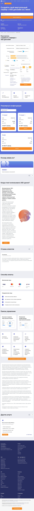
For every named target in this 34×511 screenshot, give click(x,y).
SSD (17, 60)
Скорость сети (7, 70)
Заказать (25, 84)
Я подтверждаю (17, 508)
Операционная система (10, 48)
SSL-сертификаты (20, 448)
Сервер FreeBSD (3, 465)
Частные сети (3, 479)
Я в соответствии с (16, 20)
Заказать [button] (6, 242)
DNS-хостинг (20, 449)
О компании (20, 493)
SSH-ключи (2, 483)
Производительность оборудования (10, 52)
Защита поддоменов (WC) (22, 461)
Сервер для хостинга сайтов (5, 468)
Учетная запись (3, 475)
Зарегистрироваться (17, 17)
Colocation (19, 452)
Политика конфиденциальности (5, 448)
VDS (1, 457)
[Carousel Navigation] (30, 175)
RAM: (8, 58)
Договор (2, 496)
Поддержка (7, 75)
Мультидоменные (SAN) (21, 460)
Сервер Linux (3, 460)
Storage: (8, 60)
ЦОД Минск (19, 488)
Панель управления (21, 476)
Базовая (19, 51)
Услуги (19, 443)
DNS (1, 484)
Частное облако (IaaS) (21, 445)
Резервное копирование (7, 66)
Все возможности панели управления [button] (17, 358)
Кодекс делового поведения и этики (6, 449)
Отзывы (19, 496)
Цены (1, 495)
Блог (18, 475)
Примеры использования (4, 487)
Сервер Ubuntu (3, 461)
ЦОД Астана (20, 484)
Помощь (19, 473)
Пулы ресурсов (20, 480)
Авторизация (3, 473)
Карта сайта (19, 483)
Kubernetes (19, 453)
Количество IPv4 (6, 72)
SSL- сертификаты (21, 457)
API (1, 471)
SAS (12, 60)
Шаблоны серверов (4, 476)
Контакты (19, 495)
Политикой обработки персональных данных (25, 81)
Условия (2, 493)
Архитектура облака (21, 479)
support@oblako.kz (3, 444)
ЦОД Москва (20, 487)
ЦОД (1, 480)
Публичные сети (3, 477)
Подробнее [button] (5, 434)
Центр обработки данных (10, 45)
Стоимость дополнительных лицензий (12, 79)
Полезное (20, 471)
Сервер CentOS (3, 464)
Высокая (26, 51)
